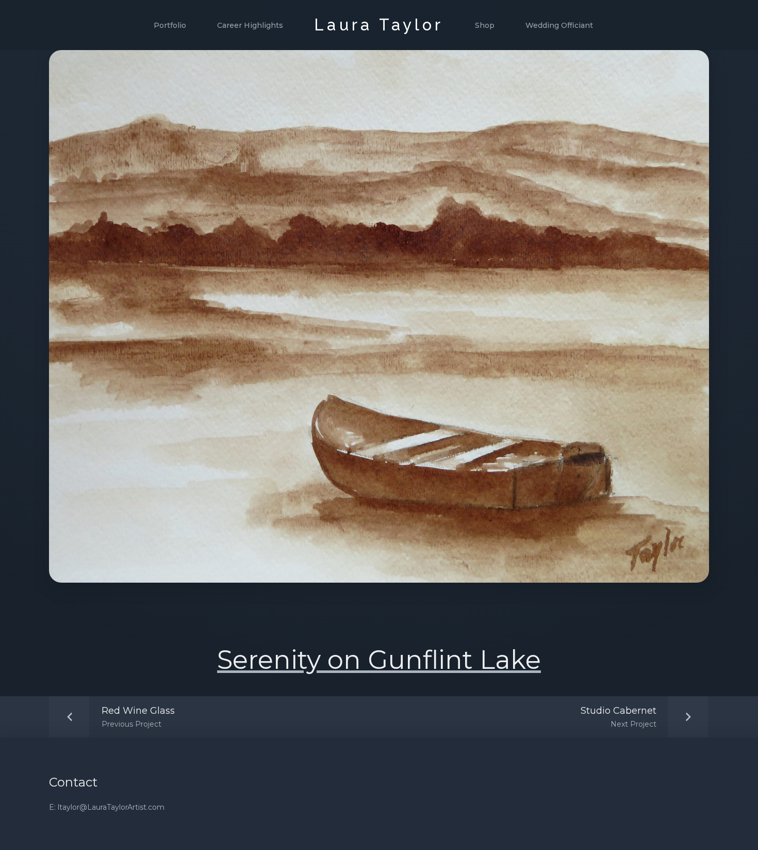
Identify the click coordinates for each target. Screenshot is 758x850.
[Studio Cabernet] (641, 716)
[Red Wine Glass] (115, 716)
